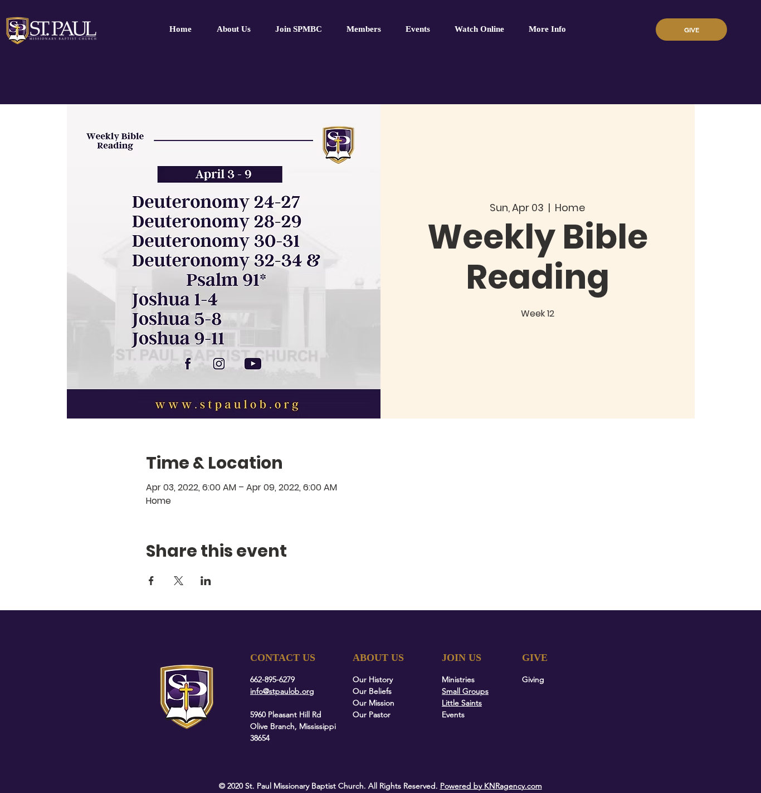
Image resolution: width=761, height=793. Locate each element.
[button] (363, 29)
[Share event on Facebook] (151, 580)
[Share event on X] (178, 580)
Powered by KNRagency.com (491, 786)
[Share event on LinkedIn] (206, 580)
